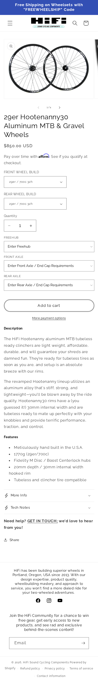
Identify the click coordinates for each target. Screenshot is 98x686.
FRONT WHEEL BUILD (21, 172)
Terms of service (81, 668)
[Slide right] (59, 107)
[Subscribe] (83, 643)
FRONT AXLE (14, 257)
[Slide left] (39, 107)
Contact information (51, 676)
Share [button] (14, 540)
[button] (10, 23)
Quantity (10, 216)
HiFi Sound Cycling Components (46, 662)
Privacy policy (55, 668)
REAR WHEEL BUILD (20, 194)
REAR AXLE (12, 276)
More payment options (49, 318)
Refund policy (30, 668)
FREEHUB (11, 237)
